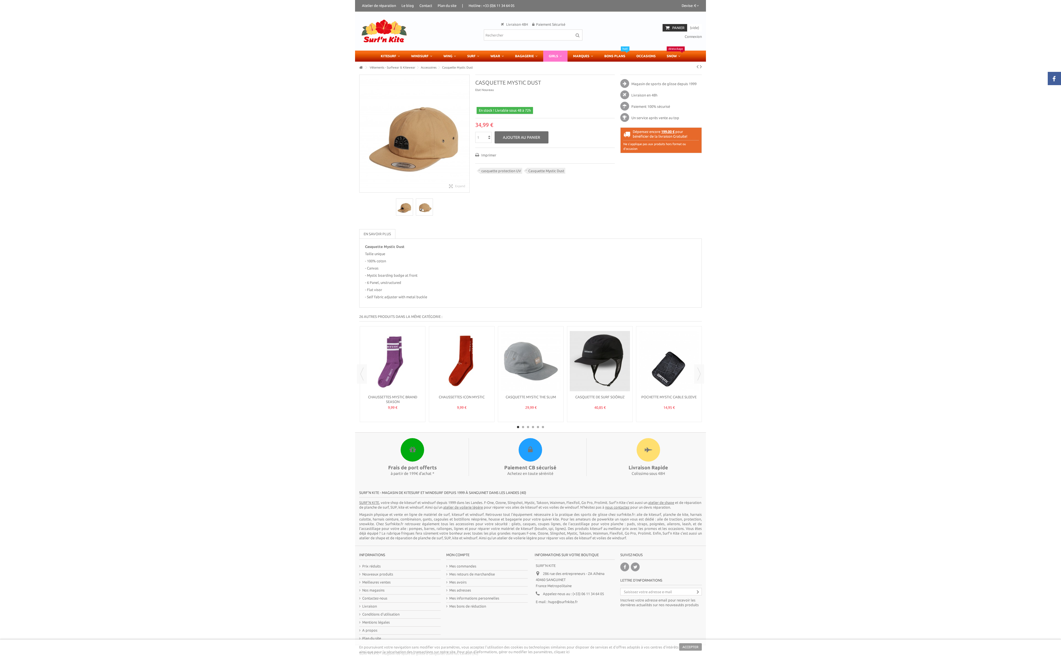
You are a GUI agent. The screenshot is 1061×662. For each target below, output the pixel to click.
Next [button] (699, 374)
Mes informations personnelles (474, 598)
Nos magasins (373, 590)
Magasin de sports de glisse (653, 84)
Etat (478, 89)
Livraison (369, 606)
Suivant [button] (467, 133)
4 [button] (533, 427)
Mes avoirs (458, 582)
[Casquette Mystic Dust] (404, 207)
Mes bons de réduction (467, 606)
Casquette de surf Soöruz (599, 397)
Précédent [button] (362, 133)
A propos (369, 630)
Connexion (693, 36)
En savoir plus (377, 234)
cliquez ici (561, 652)
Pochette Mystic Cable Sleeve (669, 397)
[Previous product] (697, 66)
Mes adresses (460, 590)
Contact (425, 5)
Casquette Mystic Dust (546, 171)
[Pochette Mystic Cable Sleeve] (669, 361)
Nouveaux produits (377, 574)
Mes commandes (462, 566)
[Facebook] (624, 566)
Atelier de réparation (379, 5)
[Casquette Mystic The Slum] (531, 361)
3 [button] (528, 427)
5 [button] (538, 427)
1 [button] (518, 427)
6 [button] (543, 427)
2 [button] (523, 427)
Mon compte (457, 555)
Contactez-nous (374, 598)
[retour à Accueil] (361, 67)
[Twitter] (635, 566)
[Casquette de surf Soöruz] (600, 361)
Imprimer (488, 155)
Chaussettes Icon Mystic (462, 397)
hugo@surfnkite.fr (563, 602)
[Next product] (701, 66)
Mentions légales (376, 622)
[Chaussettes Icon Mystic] (462, 361)
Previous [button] (362, 374)
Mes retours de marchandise (472, 574)
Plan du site (447, 5)
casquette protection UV (501, 171)
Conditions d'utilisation (381, 614)
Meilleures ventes (376, 582)
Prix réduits (371, 566)
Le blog (407, 5)
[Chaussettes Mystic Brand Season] (393, 361)
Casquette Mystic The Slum (531, 397)
